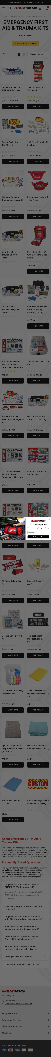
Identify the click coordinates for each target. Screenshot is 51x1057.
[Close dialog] (50, 518)
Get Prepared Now (38, 537)
